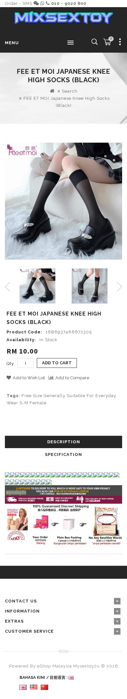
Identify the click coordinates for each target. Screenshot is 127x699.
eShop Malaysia (54, 666)
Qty (10, 363)
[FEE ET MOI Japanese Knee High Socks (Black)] (63, 201)
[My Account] (120, 43)
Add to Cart (57, 362)
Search (70, 91)
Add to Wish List (29, 377)
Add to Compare (72, 377)
